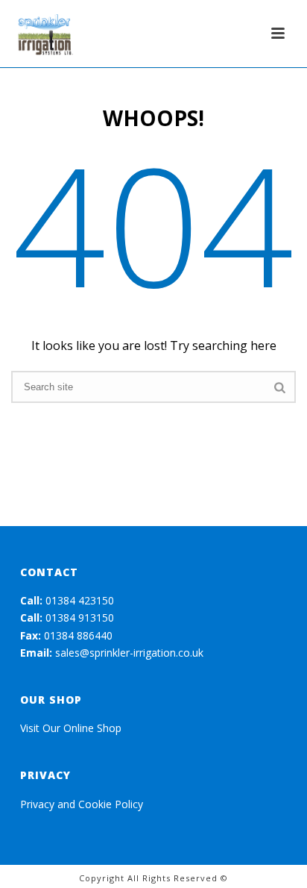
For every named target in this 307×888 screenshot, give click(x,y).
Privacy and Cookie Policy (81, 804)
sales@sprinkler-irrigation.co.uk (129, 652)
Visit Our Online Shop (70, 728)
